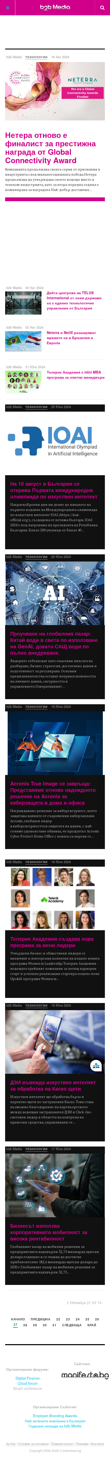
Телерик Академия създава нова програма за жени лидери (52, 942)
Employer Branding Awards (55, 1415)
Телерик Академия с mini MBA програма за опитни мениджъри (76, 374)
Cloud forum (28, 1383)
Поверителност (62, 1443)
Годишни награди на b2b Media (55, 1425)
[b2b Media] (55, 7)
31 (54, 1325)
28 (25, 1325)
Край (91, 1325)
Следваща (72, 1325)
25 (87, 1319)
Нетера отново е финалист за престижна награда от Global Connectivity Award (50, 147)
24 (78, 1319)
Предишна (40, 1319)
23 (68, 1319)
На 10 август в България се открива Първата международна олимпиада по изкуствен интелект (53, 490)
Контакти (97, 1443)
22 (58, 1319)
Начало (18, 1319)
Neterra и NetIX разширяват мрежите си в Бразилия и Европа (71, 337)
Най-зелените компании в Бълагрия (55, 1420)
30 (45, 1325)
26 (97, 1319)
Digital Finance (28, 1378)
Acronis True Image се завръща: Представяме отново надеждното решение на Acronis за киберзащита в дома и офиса (53, 793)
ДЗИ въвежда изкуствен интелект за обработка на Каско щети (53, 1085)
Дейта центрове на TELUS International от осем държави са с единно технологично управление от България (74, 300)
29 (35, 1325)
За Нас (11, 1443)
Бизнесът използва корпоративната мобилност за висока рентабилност (48, 1232)
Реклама (82, 1443)
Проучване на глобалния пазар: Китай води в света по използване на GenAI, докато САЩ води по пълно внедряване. (54, 643)
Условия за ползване (33, 1443)
